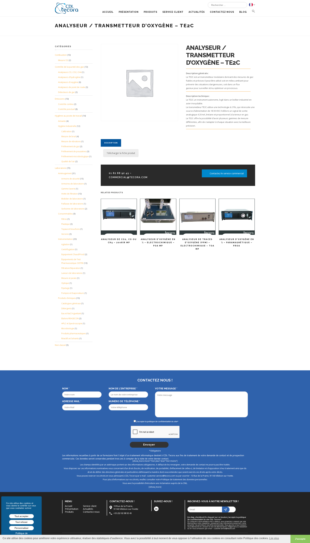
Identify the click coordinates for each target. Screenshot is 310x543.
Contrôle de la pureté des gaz (69, 66)
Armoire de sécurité (70, 178)
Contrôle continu (65, 104)
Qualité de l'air (68, 161)
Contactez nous (222, 12)
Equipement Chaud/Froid (72, 254)
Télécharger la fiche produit (121, 153)
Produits (150, 12)
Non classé (60, 345)
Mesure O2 (63, 60)
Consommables (65, 213)
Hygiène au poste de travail (68, 115)
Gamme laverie (68, 188)
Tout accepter (21, 516)
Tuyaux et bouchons (70, 229)
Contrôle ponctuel (66, 109)
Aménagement (65, 173)
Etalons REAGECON (70, 318)
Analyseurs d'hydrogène (69, 77)
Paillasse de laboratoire (72, 203)
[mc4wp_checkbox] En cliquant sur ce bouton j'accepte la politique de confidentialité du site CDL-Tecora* (216, 518)
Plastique (65, 224)
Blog (243, 12)
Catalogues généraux (71, 303)
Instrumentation (65, 239)
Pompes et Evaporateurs (72, 293)
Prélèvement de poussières (73, 151)
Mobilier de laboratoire (72, 198)
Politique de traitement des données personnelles (184, 479)
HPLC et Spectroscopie (71, 323)
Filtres (64, 219)
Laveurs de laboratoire (71, 273)
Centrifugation (67, 249)
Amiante (62, 121)
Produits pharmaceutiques (73, 333)
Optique (65, 283)
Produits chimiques (67, 298)
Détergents (66, 308)
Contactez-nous (91, 511)
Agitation (65, 244)
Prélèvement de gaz (70, 146)
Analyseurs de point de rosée (71, 87)
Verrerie (65, 234)
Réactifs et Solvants (70, 338)
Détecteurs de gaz (66, 92)
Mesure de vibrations (71, 141)
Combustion (61, 54)
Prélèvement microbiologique (75, 156)
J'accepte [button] (300, 539)
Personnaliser (22, 528)
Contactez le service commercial (227, 173)
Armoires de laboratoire (72, 183)
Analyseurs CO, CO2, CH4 (69, 72)
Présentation (129, 12)
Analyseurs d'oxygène (68, 82)
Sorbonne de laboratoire (72, 208)
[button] (253, 11)
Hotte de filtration (69, 193)
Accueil (108, 12)
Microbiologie (67, 328)
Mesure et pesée (69, 278)
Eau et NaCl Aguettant (71, 313)
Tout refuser (21, 522)
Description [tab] (111, 143)
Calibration (66, 131)
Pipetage (65, 288)
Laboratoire (60, 168)
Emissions (60, 98)
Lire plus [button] (274, 538)
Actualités (197, 12)
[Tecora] (68, 7)
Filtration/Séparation (70, 268)
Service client (172, 12)
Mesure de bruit (68, 136)
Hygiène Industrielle (67, 126)
